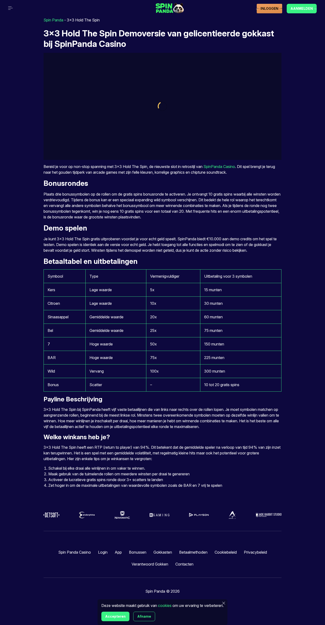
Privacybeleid (255, 552)
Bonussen (137, 552)
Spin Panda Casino (74, 552)
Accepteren (115, 616)
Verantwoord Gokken (150, 564)
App (118, 552)
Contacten (184, 564)
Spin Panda (53, 20)
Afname (144, 616)
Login (103, 552)
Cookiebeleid (226, 552)
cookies (165, 605)
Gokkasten (162, 552)
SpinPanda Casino (219, 166)
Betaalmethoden (193, 552)
